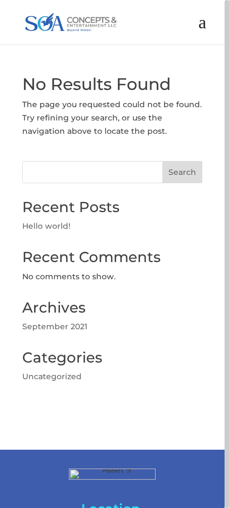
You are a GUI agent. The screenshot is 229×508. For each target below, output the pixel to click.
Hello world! (46, 226)
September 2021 (54, 326)
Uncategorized (52, 376)
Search (182, 172)
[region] (114, 254)
